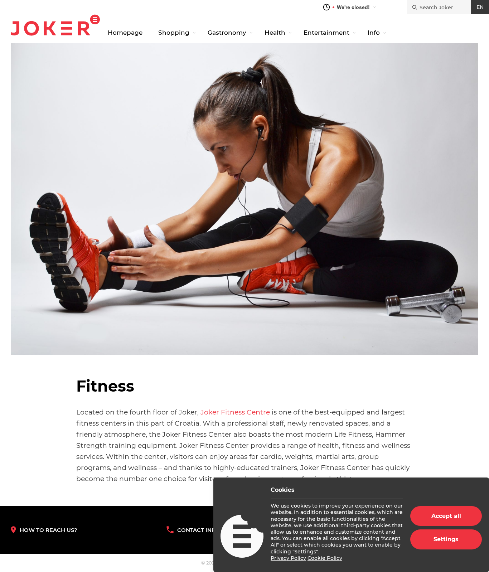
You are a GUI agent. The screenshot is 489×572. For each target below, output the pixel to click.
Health (275, 32)
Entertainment (326, 32)
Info (374, 32)
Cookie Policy (325, 558)
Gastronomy (227, 32)
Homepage (125, 32)
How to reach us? (48, 530)
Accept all (446, 516)
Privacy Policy (288, 558)
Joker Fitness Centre (235, 412)
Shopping (173, 32)
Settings (446, 539)
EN (480, 7)
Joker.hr (55, 25)
